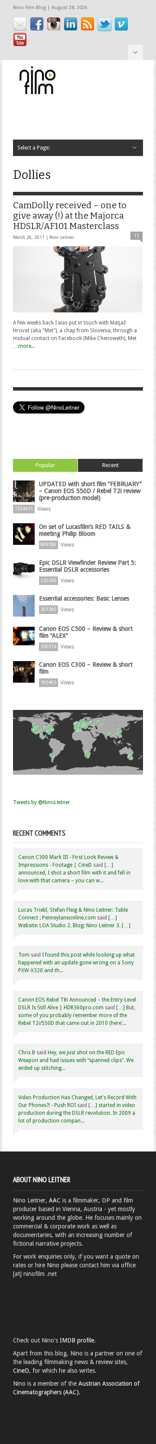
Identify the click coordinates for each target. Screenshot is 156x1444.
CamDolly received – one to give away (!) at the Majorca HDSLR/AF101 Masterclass (70, 215)
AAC (55, 1200)
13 (136, 235)
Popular (45, 465)
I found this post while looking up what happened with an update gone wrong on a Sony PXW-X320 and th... (76, 962)
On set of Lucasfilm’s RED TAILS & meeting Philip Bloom (84, 530)
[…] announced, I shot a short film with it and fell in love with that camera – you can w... (74, 873)
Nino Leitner (61, 237)
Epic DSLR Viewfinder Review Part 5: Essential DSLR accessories (87, 566)
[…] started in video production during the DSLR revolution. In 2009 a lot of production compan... (76, 1113)
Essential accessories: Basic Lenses (84, 598)
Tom (23, 955)
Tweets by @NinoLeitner (41, 802)
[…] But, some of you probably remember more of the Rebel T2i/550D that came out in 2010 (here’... (76, 1015)
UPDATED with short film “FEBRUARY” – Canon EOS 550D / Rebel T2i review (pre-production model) (90, 490)
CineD (21, 1370)
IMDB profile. (78, 1340)
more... (26, 346)
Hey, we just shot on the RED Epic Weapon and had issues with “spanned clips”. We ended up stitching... (75, 1060)
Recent (110, 465)
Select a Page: (135, 52)
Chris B (26, 1053)
